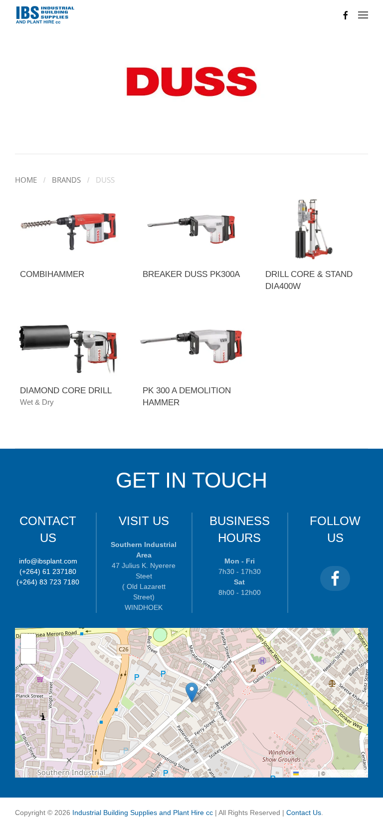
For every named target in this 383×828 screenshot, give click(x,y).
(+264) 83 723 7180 (47, 582)
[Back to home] (45, 15)
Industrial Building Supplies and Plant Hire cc (143, 813)
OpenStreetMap (346, 773)
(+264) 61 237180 (47, 571)
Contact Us (303, 813)
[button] (363, 15)
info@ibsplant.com (48, 561)
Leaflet (308, 773)
